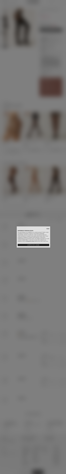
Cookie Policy (25, 240)
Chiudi (47, 228)
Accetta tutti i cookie (33, 245)
